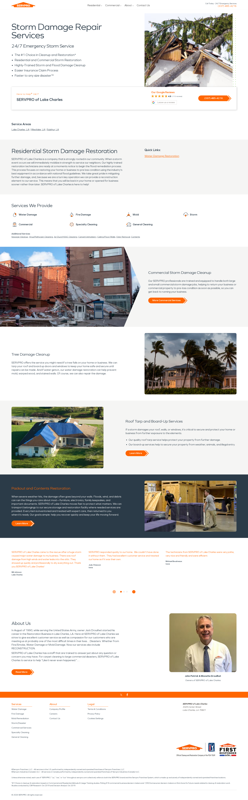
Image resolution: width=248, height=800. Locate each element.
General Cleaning (19, 737)
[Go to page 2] (124, 591)
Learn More (136, 453)
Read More (21, 672)
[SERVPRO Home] (23, 4)
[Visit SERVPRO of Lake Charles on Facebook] (127, 694)
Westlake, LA (38, 129)
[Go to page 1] (121, 591)
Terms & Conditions (97, 709)
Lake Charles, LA (20, 129)
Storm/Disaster (18, 723)
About (128, 5)
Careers (53, 714)
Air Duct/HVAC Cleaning (65, 237)
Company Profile (57, 709)
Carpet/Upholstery (87, 237)
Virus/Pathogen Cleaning (41, 237)
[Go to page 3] (127, 591)
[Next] (134, 592)
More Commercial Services (166, 300)
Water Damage (18, 709)
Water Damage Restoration (162, 156)
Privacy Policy (94, 714)
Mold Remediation (20, 718)
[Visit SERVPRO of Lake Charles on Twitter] (121, 695)
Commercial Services (21, 727)
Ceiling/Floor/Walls (106, 237)
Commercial (112, 5)
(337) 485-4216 (227, 6)
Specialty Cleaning (20, 732)
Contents (135, 237)
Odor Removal (123, 237)
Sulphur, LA (53, 129)
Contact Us (143, 5)
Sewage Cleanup (19, 237)
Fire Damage (17, 714)
